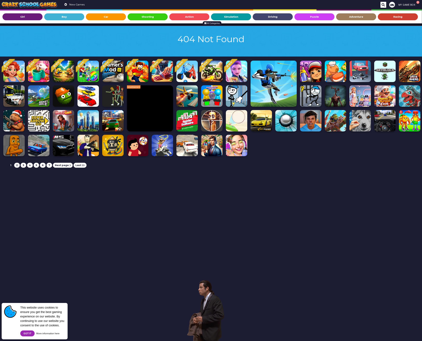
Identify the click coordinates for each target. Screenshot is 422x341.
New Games (77, 4)
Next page (63, 165)
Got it (27, 333)
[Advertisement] (151, 110)
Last (80, 165)
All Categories (213, 23)
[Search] (383, 5)
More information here (48, 333)
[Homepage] (29, 5)
